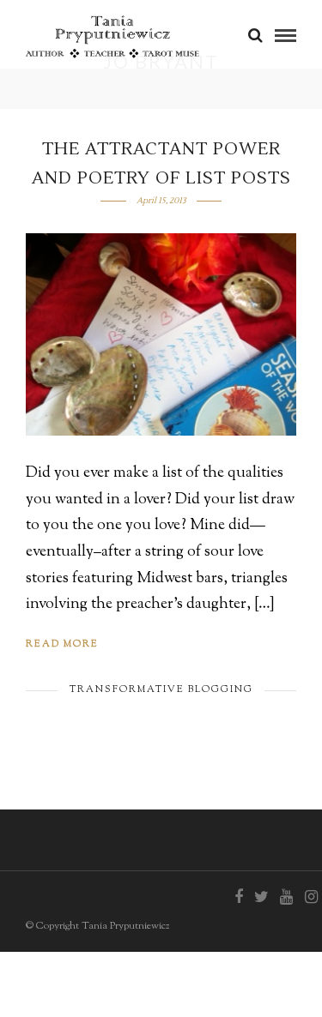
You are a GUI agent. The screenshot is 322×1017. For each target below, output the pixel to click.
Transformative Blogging (161, 689)
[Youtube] (286, 897)
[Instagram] (311, 897)
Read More (62, 644)
